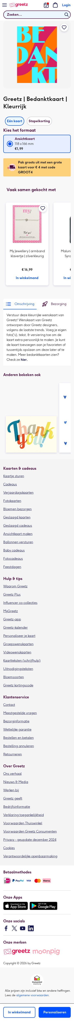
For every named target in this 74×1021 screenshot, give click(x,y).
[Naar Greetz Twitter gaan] (14, 928)
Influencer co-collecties (20, 603)
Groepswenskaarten (18, 644)
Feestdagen (12, 567)
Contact (9, 705)
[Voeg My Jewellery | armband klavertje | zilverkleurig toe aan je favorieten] (43, 208)
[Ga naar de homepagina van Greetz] (18, 5)
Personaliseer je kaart (19, 636)
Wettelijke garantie (17, 729)
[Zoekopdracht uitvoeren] (66, 15)
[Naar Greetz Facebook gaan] (6, 928)
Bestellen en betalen (18, 738)
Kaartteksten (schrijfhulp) (21, 661)
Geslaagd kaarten (16, 517)
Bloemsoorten (13, 677)
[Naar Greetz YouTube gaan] (22, 928)
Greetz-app (12, 619)
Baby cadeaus (14, 550)
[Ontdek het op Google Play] (43, 906)
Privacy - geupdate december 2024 (29, 840)
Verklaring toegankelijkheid (23, 815)
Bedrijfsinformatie (16, 807)
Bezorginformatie (16, 721)
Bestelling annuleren (18, 746)
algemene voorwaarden (32, 995)
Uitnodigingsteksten (18, 669)
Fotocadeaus (13, 559)
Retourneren (12, 754)
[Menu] (4, 4)
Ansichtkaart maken (17, 534)
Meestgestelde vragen (20, 713)
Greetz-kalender (15, 627)
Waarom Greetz (15, 586)
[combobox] (37, 15)
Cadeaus (10, 484)
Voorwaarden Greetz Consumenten (30, 831)
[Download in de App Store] (15, 906)
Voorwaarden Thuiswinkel (22, 823)
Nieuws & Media (15, 782)
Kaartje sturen (13, 476)
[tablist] (37, 119)
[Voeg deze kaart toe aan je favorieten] (64, 27)
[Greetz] (16, 952)
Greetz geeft (12, 798)
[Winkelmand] (55, 4)
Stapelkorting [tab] (39, 121)
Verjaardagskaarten (18, 493)
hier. (24, 360)
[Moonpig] (46, 952)
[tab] (20, 304)
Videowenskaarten (17, 652)
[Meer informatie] (27, 243)
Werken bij (11, 790)
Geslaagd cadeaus (17, 526)
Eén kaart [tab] (14, 121)
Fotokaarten (12, 501)
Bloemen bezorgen (17, 509)
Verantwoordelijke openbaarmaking (30, 856)
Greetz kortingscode (18, 685)
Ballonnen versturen (18, 542)
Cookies (9, 848)
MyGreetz (10, 611)
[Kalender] (46, 5)
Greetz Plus (12, 594)
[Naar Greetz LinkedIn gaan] (31, 928)
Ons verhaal (12, 774)
